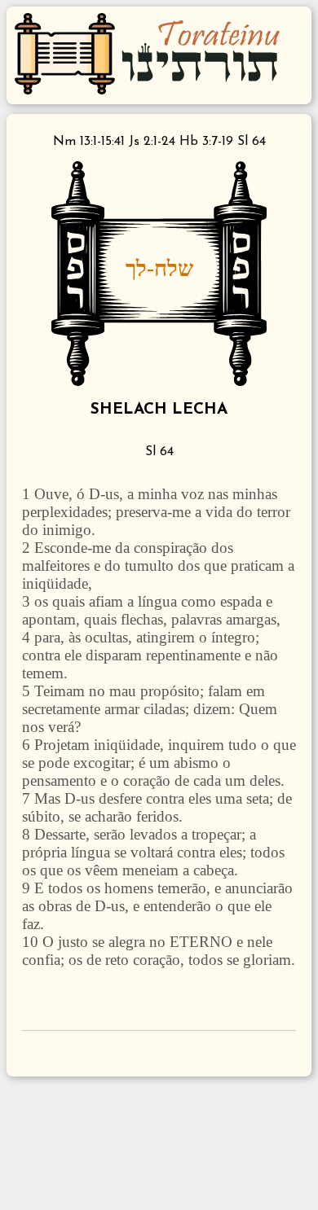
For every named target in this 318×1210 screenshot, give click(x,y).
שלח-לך (159, 268)
